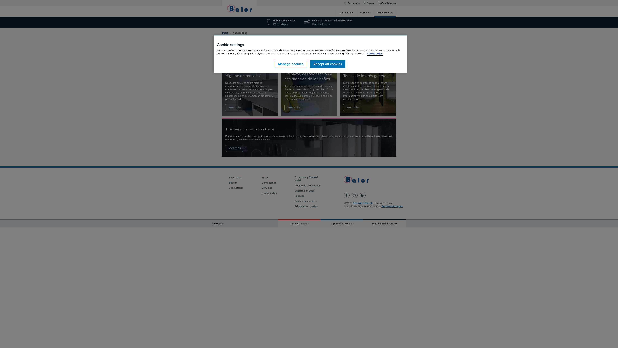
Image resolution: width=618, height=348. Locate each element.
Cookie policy (375, 53)
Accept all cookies (328, 64)
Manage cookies (291, 64)
